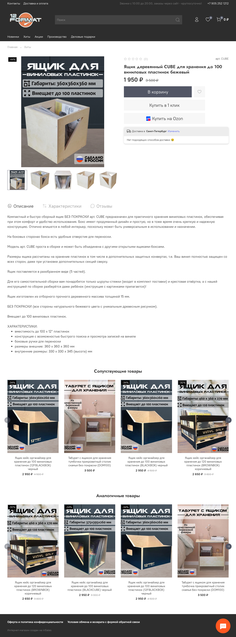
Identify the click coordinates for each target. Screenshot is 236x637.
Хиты (26, 36)
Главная (12, 47)
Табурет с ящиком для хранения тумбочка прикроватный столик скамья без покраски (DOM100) (89, 461)
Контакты (13, 3)
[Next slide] (112, 111)
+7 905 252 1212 (218, 3)
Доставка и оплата (35, 3)
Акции (39, 36)
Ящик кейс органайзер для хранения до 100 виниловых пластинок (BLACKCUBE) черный (89, 586)
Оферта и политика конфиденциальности (35, 622)
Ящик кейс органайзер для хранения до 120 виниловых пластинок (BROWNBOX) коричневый (203, 463)
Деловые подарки (83, 36)
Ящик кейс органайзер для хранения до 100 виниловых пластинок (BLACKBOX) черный (146, 461)
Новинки (13, 36)
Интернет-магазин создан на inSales (29, 630)
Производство (57, 36)
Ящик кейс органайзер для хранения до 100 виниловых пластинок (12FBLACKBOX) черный (33, 463)
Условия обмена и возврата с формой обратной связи (103, 622)
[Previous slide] (13, 111)
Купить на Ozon (167, 118)
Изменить (174, 131)
